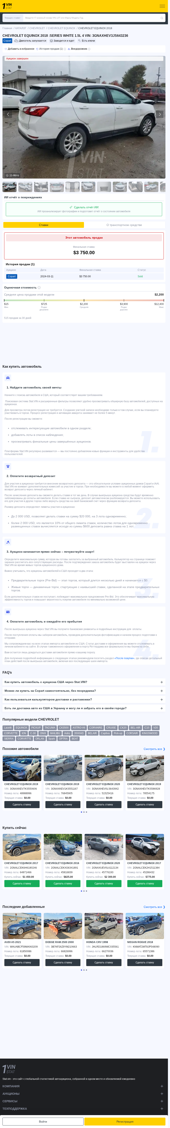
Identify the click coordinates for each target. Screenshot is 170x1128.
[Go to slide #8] (120, 187)
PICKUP (36, 727)
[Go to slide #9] (136, 187)
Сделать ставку (22, 804)
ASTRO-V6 (79, 727)
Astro (67, 733)
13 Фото (14, 175)
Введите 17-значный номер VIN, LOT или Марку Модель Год (54, 18)
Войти (43, 1121)
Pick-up (118, 733)
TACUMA (50, 727)
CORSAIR (132, 733)
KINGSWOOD (150, 733)
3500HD (79, 733)
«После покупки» (124, 658)
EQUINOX (21, 727)
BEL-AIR (135, 727)
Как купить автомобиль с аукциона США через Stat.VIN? (46, 682)
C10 (146, 727)
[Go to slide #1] (9, 187)
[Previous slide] (8, 114)
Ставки (43, 225)
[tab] (81, 812)
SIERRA (8, 738)
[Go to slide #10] (151, 187)
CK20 (123, 727)
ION (24, 733)
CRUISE (111, 727)
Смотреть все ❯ (154, 749)
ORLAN (39, 738)
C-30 (33, 733)
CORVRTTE (24, 738)
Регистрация (125, 1121)
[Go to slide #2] (25, 187)
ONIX (43, 733)
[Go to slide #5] (73, 187)
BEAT (75, 738)
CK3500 (64, 727)
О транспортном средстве (124, 225)
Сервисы (9, 1101)
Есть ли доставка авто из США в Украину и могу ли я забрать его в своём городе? (66, 708)
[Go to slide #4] (57, 187)
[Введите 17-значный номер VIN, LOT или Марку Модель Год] (161, 18)
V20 (155, 727)
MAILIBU (55, 733)
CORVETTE (11, 733)
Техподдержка (14, 1108)
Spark (51, 738)
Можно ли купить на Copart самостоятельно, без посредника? (50, 690)
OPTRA (63, 738)
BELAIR (92, 733)
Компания (10, 1086)
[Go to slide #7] (104, 187)
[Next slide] (159, 114)
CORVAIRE (95, 727)
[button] (12, 18)
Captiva (105, 733)
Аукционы (10, 1093)
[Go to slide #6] (88, 187)
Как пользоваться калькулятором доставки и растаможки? (48, 699)
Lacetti (8, 727)
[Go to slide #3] (41, 187)
